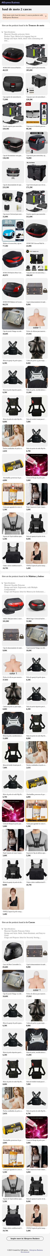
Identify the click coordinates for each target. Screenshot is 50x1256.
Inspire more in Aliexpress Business (25, 1238)
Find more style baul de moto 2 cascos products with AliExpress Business (23, 16)
